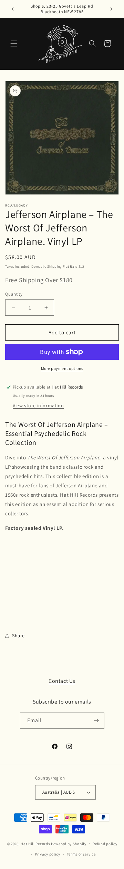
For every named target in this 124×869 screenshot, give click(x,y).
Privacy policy (47, 854)
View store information (38, 405)
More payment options (62, 368)
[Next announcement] (111, 9)
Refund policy (105, 843)
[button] (13, 43)
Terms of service (81, 854)
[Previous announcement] (12, 9)
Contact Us (62, 681)
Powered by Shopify (68, 843)
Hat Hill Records (35, 843)
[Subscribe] (96, 721)
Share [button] (18, 635)
